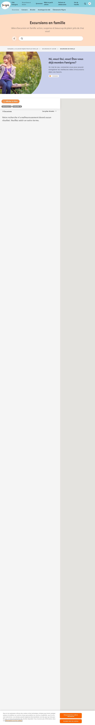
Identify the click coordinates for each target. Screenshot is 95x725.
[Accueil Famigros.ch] (5, 5)
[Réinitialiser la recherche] (80, 38)
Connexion (55, 76)
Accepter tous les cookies (70, 721)
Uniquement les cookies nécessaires (71, 715)
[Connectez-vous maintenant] (89, 3)
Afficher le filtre (12, 101)
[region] (47, 718)
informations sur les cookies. (13, 720)
